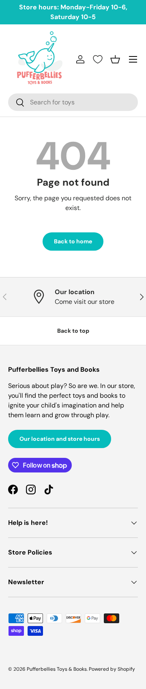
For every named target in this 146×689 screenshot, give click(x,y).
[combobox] (73, 102)
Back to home (73, 241)
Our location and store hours (59, 438)
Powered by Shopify (112, 669)
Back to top (73, 330)
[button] (115, 59)
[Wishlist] (97, 59)
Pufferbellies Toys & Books (57, 669)
